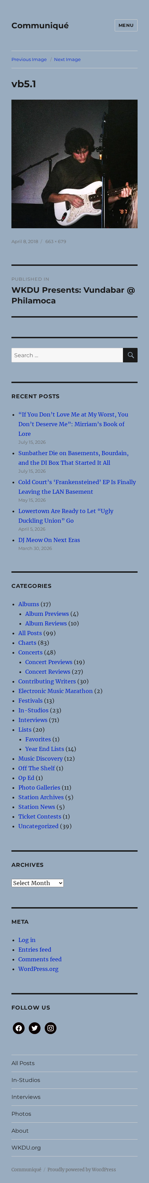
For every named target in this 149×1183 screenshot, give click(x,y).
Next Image (67, 59)
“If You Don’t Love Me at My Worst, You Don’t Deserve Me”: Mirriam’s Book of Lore (73, 424)
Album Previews (47, 613)
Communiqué (40, 25)
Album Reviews (46, 623)
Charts (27, 642)
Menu (126, 25)
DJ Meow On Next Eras (49, 540)
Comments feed (40, 959)
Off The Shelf (36, 768)
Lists (25, 729)
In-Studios (33, 710)
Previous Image (29, 59)
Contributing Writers (47, 681)
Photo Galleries (39, 787)
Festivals (30, 700)
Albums (28, 604)
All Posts (30, 633)
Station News (36, 806)
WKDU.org (26, 1147)
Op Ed (26, 777)
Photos (21, 1114)
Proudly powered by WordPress (81, 1170)
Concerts (30, 652)
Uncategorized (38, 826)
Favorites (38, 739)
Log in (27, 939)
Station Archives (41, 797)
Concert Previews (48, 662)
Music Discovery (40, 758)
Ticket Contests (39, 816)
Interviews (32, 719)
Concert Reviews (47, 671)
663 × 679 (55, 241)
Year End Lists (44, 748)
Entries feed (34, 949)
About (20, 1130)
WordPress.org (38, 968)
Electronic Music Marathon (55, 691)
